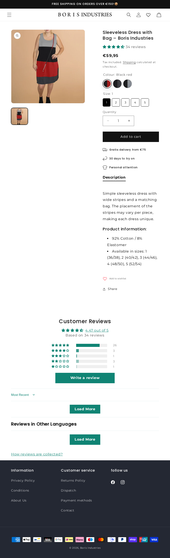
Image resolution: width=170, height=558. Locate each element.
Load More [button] (85, 409)
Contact (67, 510)
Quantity (109, 112)
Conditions (20, 490)
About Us (19, 500)
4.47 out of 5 (96, 330)
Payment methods (76, 500)
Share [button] (112, 289)
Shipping (129, 62)
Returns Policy (73, 480)
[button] (9, 15)
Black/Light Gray (127, 83)
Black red (107, 83)
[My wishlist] (148, 15)
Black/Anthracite (117, 83)
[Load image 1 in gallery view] (19, 116)
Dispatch (68, 490)
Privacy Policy (23, 480)
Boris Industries (90, 547)
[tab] (114, 178)
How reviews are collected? (37, 454)
